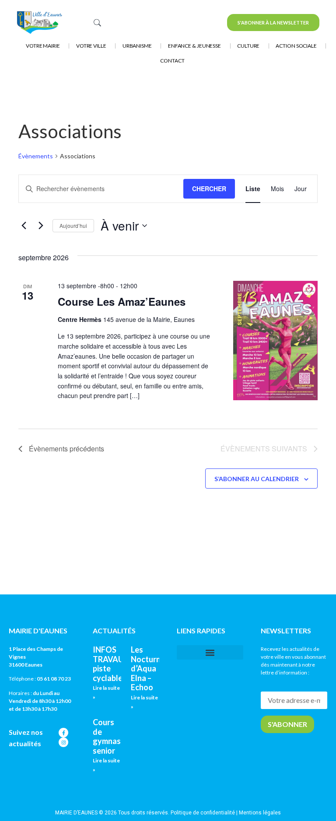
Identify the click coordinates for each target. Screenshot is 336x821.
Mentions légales (260, 813)
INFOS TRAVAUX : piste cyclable (112, 664)
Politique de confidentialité (203, 813)
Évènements (35, 156)
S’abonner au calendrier (256, 478)
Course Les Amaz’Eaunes (122, 301)
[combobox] (145, 22)
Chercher (209, 188)
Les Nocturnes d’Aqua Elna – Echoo (150, 668)
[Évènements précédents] (23, 225)
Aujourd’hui (73, 225)
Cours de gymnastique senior (116, 736)
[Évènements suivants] (40, 225)
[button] (210, 652)
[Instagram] (63, 742)
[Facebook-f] (63, 732)
